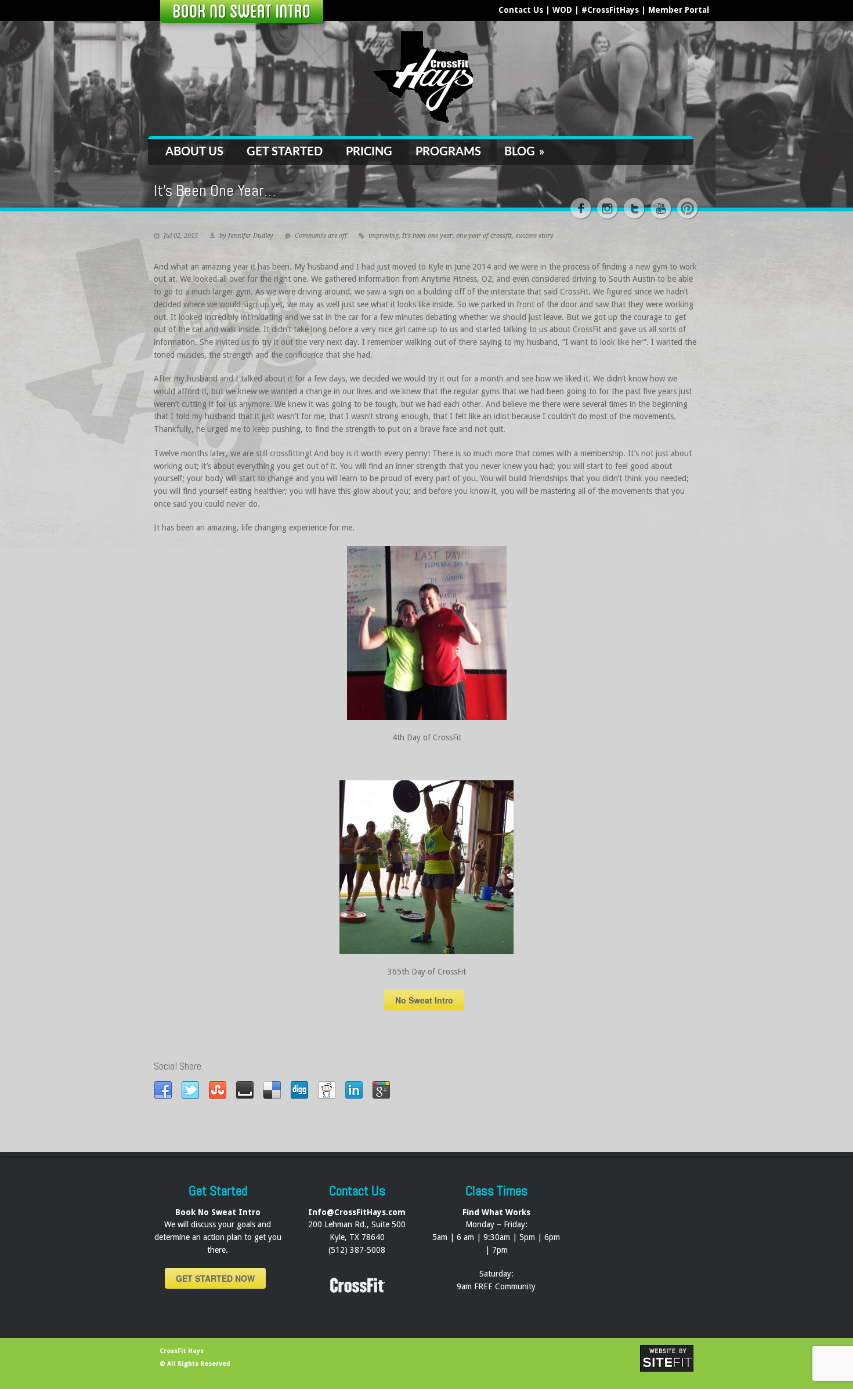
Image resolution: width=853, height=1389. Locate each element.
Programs (448, 152)
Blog (524, 152)
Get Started (285, 152)
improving (383, 235)
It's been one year (427, 235)
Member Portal (678, 9)
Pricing (369, 152)
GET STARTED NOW (215, 1278)
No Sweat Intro (424, 1000)
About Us (194, 152)
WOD (562, 9)
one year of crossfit (484, 235)
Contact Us (520, 9)
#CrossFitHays (610, 9)
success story (534, 235)
